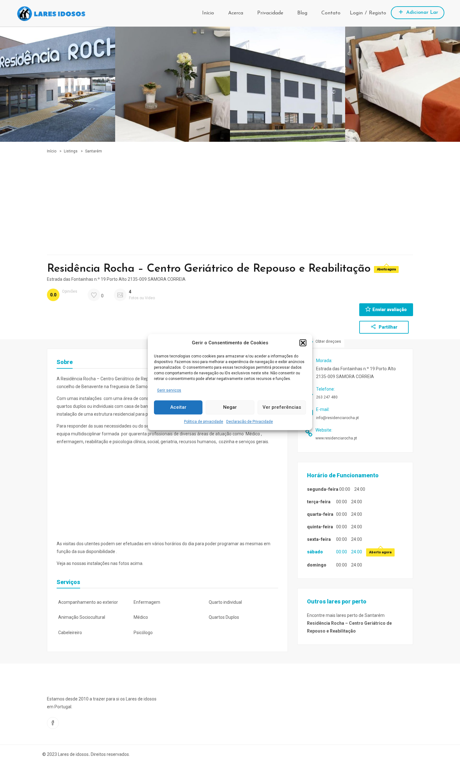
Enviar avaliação (389, 309)
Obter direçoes (327, 342)
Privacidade (270, 13)
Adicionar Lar (421, 12)
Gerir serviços (169, 390)
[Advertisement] (230, 201)
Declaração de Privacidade (249, 421)
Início (208, 13)
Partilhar (387, 327)
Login (356, 13)
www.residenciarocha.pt (336, 438)
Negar (230, 407)
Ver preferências (282, 407)
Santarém (93, 151)
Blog (302, 13)
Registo (377, 13)
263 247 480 (327, 397)
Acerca (235, 13)
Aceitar (178, 407)
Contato (330, 13)
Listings (71, 151)
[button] (303, 343)
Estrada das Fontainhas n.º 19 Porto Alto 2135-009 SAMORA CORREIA (116, 279)
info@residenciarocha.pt (337, 418)
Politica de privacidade (203, 421)
